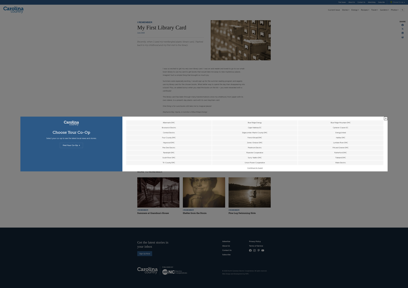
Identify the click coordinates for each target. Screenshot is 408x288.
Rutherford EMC (340, 153)
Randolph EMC (169, 153)
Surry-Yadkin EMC (255, 158)
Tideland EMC (340, 158)
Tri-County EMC (169, 163)
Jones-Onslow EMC (255, 143)
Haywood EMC (169, 143)
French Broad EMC (255, 138)
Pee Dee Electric (168, 148)
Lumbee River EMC (340, 143)
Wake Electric (340, 163)
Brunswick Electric (169, 128)
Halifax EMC (340, 138)
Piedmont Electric (255, 148)
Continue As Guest (255, 168)
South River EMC (168, 158)
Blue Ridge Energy (255, 123)
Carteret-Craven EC (340, 128)
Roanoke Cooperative (254, 153)
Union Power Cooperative (255, 163)
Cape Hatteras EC (254, 128)
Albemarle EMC (169, 123)
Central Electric (169, 133)
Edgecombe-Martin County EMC (254, 133)
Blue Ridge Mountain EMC (341, 123)
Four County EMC (169, 138)
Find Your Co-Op (70, 145)
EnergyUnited (340, 133)
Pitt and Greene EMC (341, 148)
